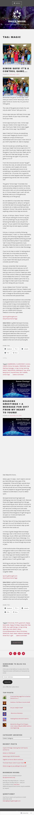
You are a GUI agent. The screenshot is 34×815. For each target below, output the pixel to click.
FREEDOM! (22, 366)
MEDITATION (11, 370)
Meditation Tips (21, 370)
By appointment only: (9, 777)
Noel (11, 633)
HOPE (4, 627)
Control (27, 364)
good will (22, 623)
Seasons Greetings (23, 633)
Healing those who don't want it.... (19, 718)
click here (16, 784)
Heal (28, 366)
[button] (17, 427)
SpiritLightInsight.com (10, 316)
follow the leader (13, 366)
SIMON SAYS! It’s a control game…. (16, 70)
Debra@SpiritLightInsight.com (11, 801)
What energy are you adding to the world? (15, 766)
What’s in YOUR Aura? (9, 753)
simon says (6, 374)
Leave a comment (18, 374)
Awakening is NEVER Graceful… (11, 756)
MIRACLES (6, 633)
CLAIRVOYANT (20, 364)
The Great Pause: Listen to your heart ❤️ (14, 763)
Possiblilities (15, 372)
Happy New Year (25, 625)
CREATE (5, 366)
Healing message (8, 368)
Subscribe (8, 682)
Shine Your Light (8, 635)
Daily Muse (17, 21)
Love (10, 629)
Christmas (11, 623)
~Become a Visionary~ (16, 713)
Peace (15, 633)
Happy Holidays (15, 625)
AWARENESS (12, 364)
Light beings (14, 627)
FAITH (17, 623)
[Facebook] (10, 653)
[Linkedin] (23, 653)
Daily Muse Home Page (10, 319)
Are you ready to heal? (16, 707)
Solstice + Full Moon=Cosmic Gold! (20, 702)
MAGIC (5, 370)
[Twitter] (14, 653)
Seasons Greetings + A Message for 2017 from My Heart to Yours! (16, 407)
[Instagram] (19, 653)
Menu (18, 3)
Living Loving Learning (21, 368)
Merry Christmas (21, 631)
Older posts (17, 642)
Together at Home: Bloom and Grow (13, 759)
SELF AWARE (23, 372)
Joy (8, 627)
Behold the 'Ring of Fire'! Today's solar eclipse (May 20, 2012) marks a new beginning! (20, 726)
